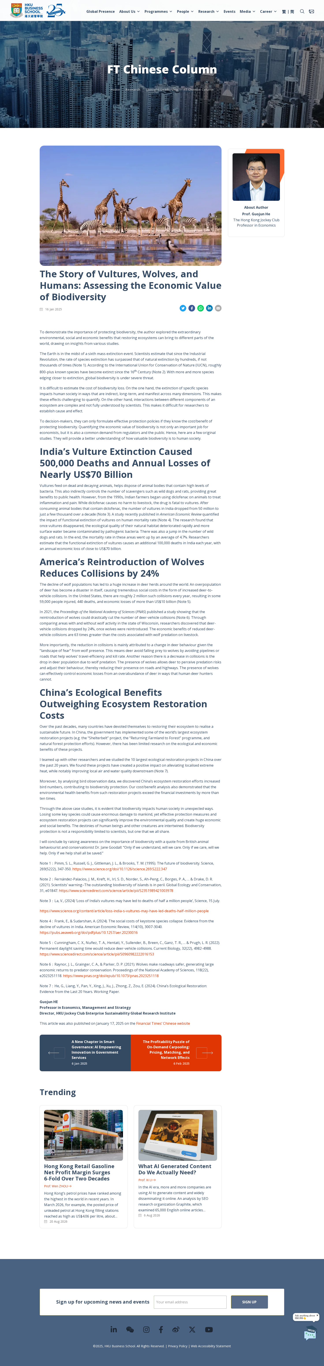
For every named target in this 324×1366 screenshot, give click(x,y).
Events (229, 11)
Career (266, 11)
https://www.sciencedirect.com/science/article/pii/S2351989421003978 (116, 890)
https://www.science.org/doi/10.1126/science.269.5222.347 (119, 869)
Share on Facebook (191, 308)
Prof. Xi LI (145, 1180)
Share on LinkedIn (209, 308)
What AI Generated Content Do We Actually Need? (174, 1169)
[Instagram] (146, 1329)
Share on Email (218, 308)
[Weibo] (176, 1329)
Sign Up (249, 1302)
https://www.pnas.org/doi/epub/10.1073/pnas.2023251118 (111, 975)
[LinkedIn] (114, 1329)
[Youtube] (209, 1329)
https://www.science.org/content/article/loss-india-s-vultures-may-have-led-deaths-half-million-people (124, 910)
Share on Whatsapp (200, 308)
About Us (127, 11)
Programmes (156, 11)
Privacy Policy (177, 1346)
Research (206, 11)
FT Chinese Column (199, 89)
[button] (302, 11)
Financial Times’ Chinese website (163, 1023)
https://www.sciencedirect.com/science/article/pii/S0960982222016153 (97, 954)
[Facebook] (161, 1329)
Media (245, 11)
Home (115, 89)
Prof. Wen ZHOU (56, 1186)
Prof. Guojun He (256, 214)
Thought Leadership (162, 89)
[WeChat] (130, 1329)
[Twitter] (192, 1329)
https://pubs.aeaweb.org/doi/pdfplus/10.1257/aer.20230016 (89, 932)
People (183, 11)
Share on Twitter (183, 308)
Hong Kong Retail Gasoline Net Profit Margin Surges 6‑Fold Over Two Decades (79, 1172)
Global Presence (100, 11)
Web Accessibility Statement (211, 1346)
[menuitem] (284, 12)
